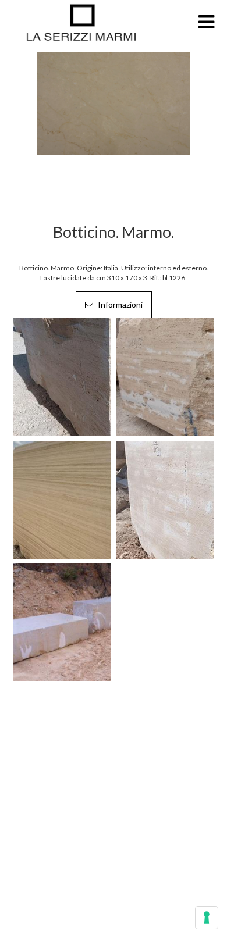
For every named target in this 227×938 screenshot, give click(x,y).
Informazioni (119, 304)
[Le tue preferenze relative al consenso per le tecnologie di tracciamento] (207, 918)
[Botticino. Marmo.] (113, 103)
